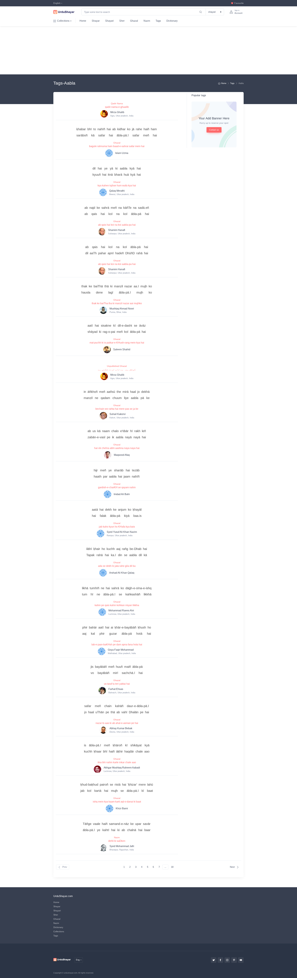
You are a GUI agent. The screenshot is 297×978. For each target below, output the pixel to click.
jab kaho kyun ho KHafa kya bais (117, 526)
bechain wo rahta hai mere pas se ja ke (116, 409)
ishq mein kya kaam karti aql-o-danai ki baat (117, 801)
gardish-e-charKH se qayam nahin (117, 487)
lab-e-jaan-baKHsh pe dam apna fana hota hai (116, 644)
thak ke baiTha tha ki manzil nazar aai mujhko (117, 303)
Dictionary (172, 20)
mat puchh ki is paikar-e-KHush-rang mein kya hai (117, 342)
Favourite (239, 3)
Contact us (214, 130)
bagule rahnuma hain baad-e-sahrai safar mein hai (116, 146)
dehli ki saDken (116, 841)
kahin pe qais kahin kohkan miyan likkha (117, 605)
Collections (63, 20)
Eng (78, 960)
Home (83, 20)
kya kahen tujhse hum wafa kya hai (117, 185)
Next (232, 867)
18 (172, 867)
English (56, 3)
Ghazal (134, 20)
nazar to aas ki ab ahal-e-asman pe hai (117, 723)
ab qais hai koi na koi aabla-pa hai (117, 224)
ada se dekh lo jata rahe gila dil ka (117, 566)
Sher (122, 20)
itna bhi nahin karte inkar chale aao (117, 762)
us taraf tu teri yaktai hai (117, 683)
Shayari (109, 20)
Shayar (96, 20)
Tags (158, 20)
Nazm (147, 20)
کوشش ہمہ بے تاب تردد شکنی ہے (117, 369)
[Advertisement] (151, 50)
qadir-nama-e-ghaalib (117, 107)
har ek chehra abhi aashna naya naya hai (117, 448)
